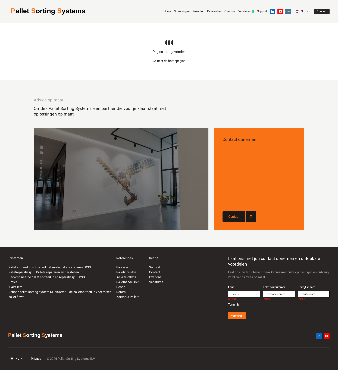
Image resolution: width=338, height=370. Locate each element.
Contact (322, 11)
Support (262, 11)
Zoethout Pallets (127, 297)
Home (167, 11)
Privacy (36, 358)
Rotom (121, 292)
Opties (13, 282)
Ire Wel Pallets (126, 277)
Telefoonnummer (274, 287)
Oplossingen (182, 11)
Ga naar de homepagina (169, 61)
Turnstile (233, 304)
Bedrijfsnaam (306, 287)
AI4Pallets (15, 287)
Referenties (214, 11)
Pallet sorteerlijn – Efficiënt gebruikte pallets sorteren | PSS (49, 267)
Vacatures (244, 11)
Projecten (198, 11)
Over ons (230, 11)
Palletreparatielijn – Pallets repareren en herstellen (43, 272)
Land (232, 287)
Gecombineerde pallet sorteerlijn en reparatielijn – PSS (46, 277)
